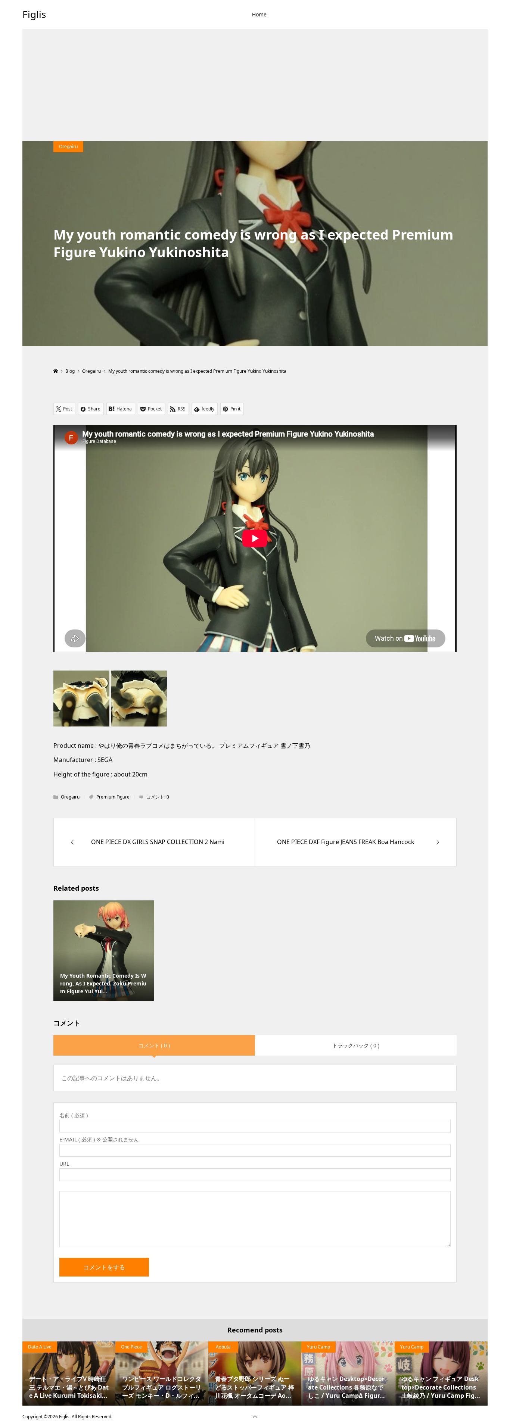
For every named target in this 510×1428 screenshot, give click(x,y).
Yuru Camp (318, 1347)
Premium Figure (113, 797)
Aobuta (223, 1347)
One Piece (131, 1347)
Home (259, 14)
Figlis (34, 14)
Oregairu (68, 146)
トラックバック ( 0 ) (355, 1045)
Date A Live (40, 1347)
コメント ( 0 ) (154, 1045)
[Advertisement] (255, 85)
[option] (68, 1373)
